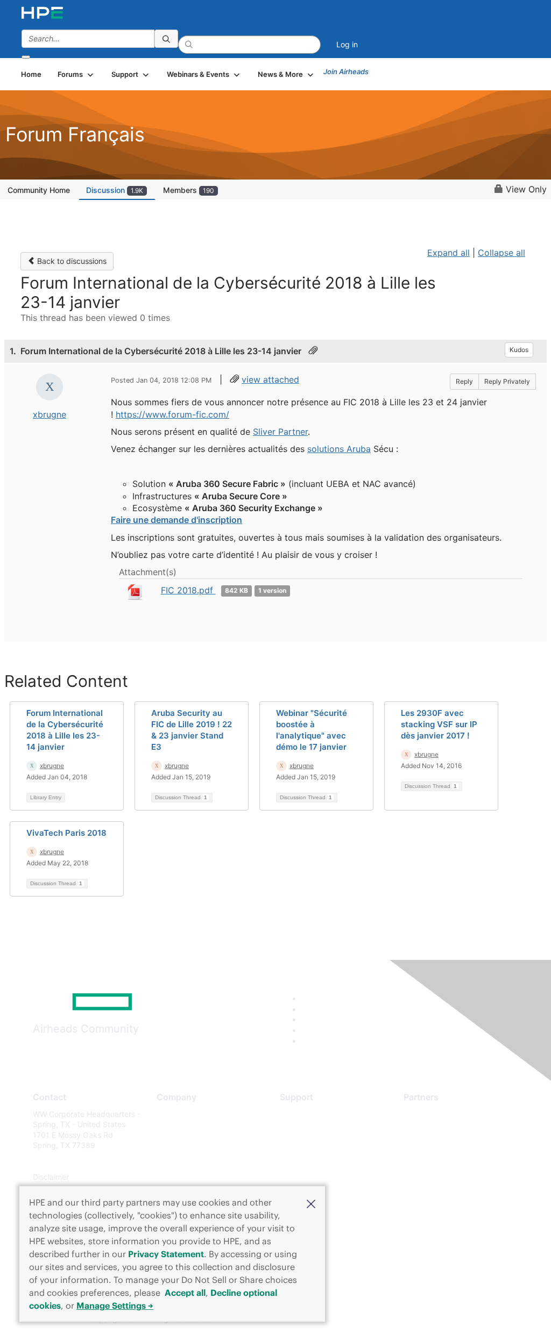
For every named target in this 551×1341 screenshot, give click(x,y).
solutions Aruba (339, 448)
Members (188, 190)
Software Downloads (316, 1161)
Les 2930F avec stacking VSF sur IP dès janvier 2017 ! (439, 724)
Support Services (310, 1113)
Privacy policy (181, 1177)
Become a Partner (435, 1129)
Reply (464, 381)
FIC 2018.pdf (188, 590)
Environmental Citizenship (202, 1161)
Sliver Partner (280, 431)
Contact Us (176, 1145)
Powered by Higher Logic (399, 1319)
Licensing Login (307, 1177)
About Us (173, 1113)
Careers (170, 1129)
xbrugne (49, 414)
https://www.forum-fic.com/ (172, 414)
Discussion (114, 190)
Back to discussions (71, 261)
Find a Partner (428, 1113)
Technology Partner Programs (456, 1161)
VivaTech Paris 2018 (66, 833)
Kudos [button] (519, 350)
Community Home (39, 190)
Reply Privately (507, 381)
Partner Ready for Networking (456, 1145)
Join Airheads (346, 71)
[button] (311, 1203)
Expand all (448, 252)
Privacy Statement (166, 1254)
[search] (166, 39)
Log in (347, 44)
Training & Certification (319, 1145)
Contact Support (309, 1129)
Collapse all (501, 252)
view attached (270, 379)
